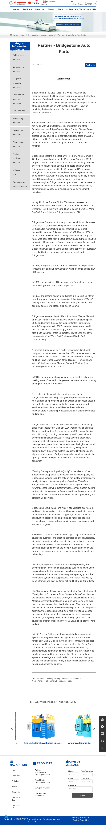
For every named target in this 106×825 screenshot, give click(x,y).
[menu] (53, 9)
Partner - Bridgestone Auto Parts (71, 35)
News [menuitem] (51, 9)
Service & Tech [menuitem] (76, 9)
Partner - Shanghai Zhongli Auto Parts (55, 681)
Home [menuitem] (16, 9)
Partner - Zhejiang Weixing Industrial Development (59, 678)
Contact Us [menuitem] (90, 9)
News (23, 35)
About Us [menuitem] (63, 9)
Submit (82, 795)
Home (15, 35)
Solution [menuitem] (39, 9)
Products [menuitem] (27, 9)
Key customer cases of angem (41, 35)
